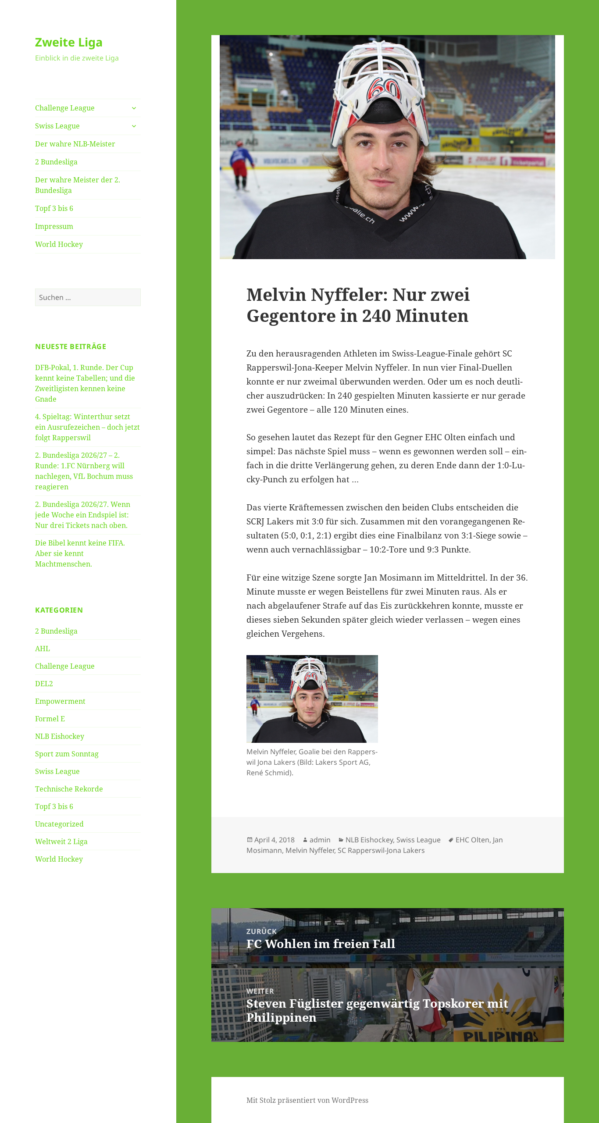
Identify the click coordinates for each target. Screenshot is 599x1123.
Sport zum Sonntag (67, 754)
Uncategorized (59, 824)
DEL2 (44, 683)
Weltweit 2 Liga (61, 841)
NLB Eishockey (59, 736)
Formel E (50, 719)
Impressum (54, 226)
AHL (42, 648)
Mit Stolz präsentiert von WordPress (307, 1100)
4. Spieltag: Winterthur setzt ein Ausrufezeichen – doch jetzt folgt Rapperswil (87, 427)
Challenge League (65, 108)
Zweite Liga (69, 42)
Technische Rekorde (69, 789)
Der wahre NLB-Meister (75, 144)
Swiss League (57, 126)
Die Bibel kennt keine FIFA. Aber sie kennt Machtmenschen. (80, 553)
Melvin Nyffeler (309, 850)
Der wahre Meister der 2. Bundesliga (77, 185)
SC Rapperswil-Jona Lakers (381, 850)
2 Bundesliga (56, 162)
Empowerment (60, 701)
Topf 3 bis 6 (54, 208)
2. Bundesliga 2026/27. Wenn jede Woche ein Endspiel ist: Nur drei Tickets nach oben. (82, 514)
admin (320, 840)
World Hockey (59, 244)
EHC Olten (472, 840)
